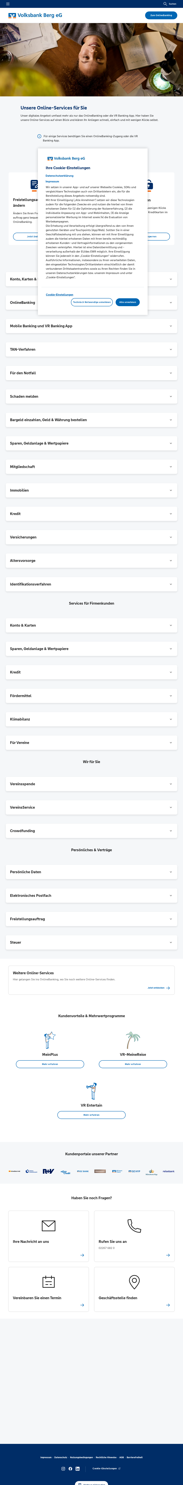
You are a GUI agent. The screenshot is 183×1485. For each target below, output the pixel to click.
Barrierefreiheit (135, 1457)
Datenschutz (60, 1457)
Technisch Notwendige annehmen (92, 302)
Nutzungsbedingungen (81, 1457)
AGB (121, 1457)
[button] (91, 326)
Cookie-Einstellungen (59, 294)
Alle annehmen (127, 302)
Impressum (45, 1457)
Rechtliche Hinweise (106, 1457)
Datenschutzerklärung (59, 175)
